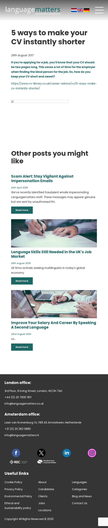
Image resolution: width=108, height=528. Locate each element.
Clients (42, 496)
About (42, 482)
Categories (79, 489)
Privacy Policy (13, 489)
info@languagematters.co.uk (24, 404)
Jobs (41, 503)
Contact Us (79, 503)
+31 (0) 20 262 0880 (17, 429)
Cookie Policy (13, 482)
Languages (79, 482)
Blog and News (82, 496)
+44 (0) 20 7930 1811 (18, 397)
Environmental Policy (18, 496)
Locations (44, 510)
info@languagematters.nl (21, 435)
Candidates (46, 489)
